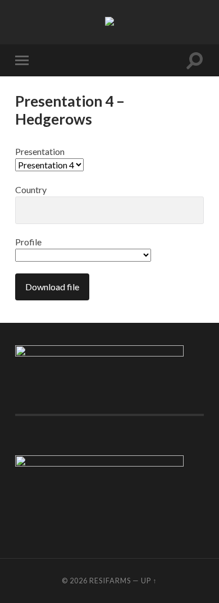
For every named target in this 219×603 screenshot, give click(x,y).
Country (31, 189)
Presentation (40, 151)
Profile (28, 241)
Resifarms (110, 580)
